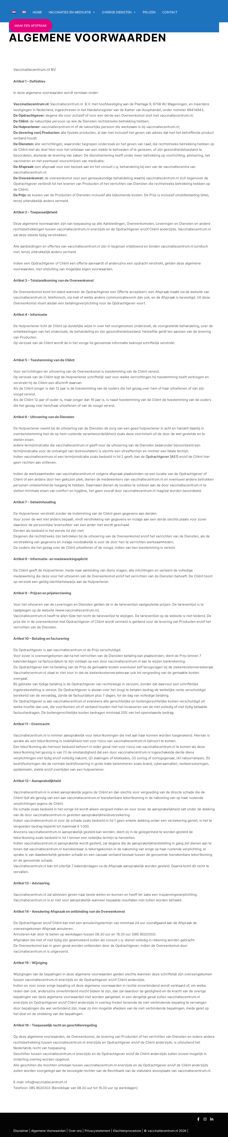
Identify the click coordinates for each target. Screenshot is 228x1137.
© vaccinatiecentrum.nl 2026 (165, 1131)
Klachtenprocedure (127, 1131)
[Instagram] (205, 1119)
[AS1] (174, 456)
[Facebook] (198, 1119)
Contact (169, 12)
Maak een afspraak (30, 25)
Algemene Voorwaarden (48, 1131)
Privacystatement (98, 1131)
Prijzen (149, 12)
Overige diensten (117, 12)
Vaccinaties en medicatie (70, 12)
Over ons (76, 1131)
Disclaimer (20, 1131)
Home (37, 12)
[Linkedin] (212, 1119)
